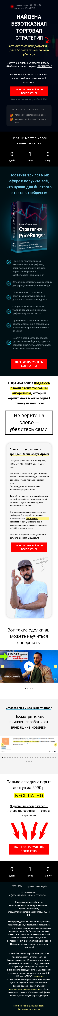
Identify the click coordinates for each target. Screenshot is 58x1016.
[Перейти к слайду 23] (26, 761)
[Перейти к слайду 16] (40, 757)
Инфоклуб (41, 886)
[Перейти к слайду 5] (12, 757)
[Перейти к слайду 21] (53, 757)
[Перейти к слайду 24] (29, 761)
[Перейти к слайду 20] (50, 757)
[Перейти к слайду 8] (20, 757)
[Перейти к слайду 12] (30, 757)
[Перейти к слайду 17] (43, 757)
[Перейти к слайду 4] (32, 688)
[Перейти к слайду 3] (30, 688)
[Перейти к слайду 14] (35, 757)
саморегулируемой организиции (25, 989)
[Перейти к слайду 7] (17, 757)
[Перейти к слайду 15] (37, 757)
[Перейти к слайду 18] (45, 757)
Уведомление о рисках (29, 1009)
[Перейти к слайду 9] (22, 757)
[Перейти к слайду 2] (27, 688)
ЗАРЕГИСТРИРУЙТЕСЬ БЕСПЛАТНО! (29, 91)
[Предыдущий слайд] (2, 666)
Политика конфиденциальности (28, 1006)
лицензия (39, 976)
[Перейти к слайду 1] (25, 688)
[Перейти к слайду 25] (31, 761)
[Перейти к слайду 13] (32, 757)
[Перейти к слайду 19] (48, 757)
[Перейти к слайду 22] (55, 757)
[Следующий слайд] (55, 666)
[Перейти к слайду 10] (25, 757)
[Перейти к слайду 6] (15, 757)
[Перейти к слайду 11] (27, 757)
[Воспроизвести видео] (29, 666)
